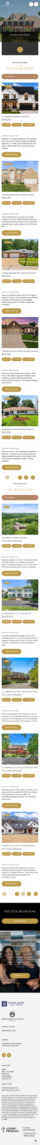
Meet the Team (7, 1072)
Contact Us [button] (6, 1079)
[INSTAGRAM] (9, 1055)
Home (4, 1069)
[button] (20, 975)
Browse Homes (20, 921)
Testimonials (7, 1076)
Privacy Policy (29, 1135)
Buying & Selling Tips (9, 1088)
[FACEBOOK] (4, 1055)
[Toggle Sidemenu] (36, 4)
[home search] (31, 4)
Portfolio (5, 1074)
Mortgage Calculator (11, 1090)
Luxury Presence (29, 1130)
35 (29, 894)
